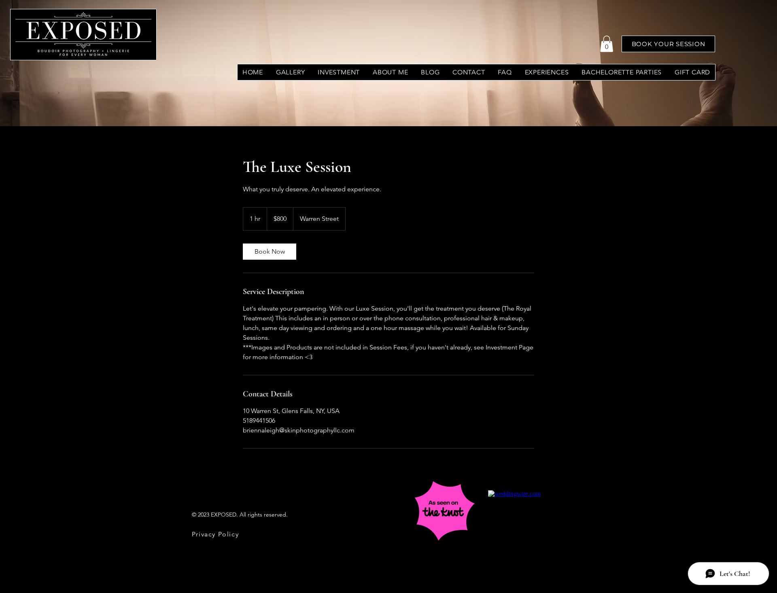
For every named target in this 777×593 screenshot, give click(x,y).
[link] (269, 252)
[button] (607, 44)
